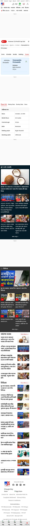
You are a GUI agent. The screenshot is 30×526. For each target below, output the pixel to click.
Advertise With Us (21, 495)
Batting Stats (11, 104)
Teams (27, 54)
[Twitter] (17, 485)
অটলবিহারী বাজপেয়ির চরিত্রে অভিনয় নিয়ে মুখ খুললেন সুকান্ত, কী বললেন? (21, 305)
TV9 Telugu (24, 507)
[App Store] (19, 491)
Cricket (17, 45)
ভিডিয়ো (4, 382)
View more (24, 334)
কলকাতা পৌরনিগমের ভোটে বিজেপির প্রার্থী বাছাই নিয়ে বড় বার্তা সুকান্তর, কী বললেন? (7, 305)
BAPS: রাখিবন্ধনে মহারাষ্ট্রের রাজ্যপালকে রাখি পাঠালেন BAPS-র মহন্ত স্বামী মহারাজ (21, 206)
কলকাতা (13, 8)
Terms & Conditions (14, 501)
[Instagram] (21, 485)
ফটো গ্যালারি (19, 11)
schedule (8, 54)
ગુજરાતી (22, 1)
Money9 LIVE (19, 516)
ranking (21, 54)
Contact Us (5, 495)
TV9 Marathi (16, 507)
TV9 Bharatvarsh (6, 507)
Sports (12, 45)
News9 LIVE (10, 516)
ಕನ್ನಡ (10, 1)
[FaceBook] (13, 485)
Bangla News (4, 45)
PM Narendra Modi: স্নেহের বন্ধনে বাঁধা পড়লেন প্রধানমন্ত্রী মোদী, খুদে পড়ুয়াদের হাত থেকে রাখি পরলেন (21, 228)
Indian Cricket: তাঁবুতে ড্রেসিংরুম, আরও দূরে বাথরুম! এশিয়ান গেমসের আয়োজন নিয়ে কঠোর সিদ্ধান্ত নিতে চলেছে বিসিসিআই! (7, 208)
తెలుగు (14, 1)
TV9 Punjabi (23, 510)
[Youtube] (24, 485)
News (25, 104)
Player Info (4, 104)
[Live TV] (23, 4)
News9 (6, 1)
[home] (1, 7)
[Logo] (2, 4)
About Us (12, 495)
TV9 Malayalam (15, 513)
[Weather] (13, 4)
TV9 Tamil (7, 513)
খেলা (23, 8)
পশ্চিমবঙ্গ (18, 8)
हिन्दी (2, 1)
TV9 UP (23, 513)
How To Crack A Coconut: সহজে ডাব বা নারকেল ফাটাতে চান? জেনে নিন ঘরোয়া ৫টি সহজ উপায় (14, 189)
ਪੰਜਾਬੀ (27, 1)
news (2, 54)
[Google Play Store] (9, 490)
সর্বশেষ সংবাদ (6, 334)
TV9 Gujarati (15, 510)
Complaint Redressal (9, 498)
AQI (16, 4)
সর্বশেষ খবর (7, 8)
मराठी (18, 1)
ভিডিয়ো (5, 268)
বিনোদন (27, 8)
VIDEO (13, 11)
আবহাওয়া (26, 11)
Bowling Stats (19, 104)
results (15, 54)
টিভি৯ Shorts (6, 11)
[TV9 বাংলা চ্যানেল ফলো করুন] (19, 4)
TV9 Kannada (6, 510)
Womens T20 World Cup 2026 (16, 41)
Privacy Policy (21, 498)
